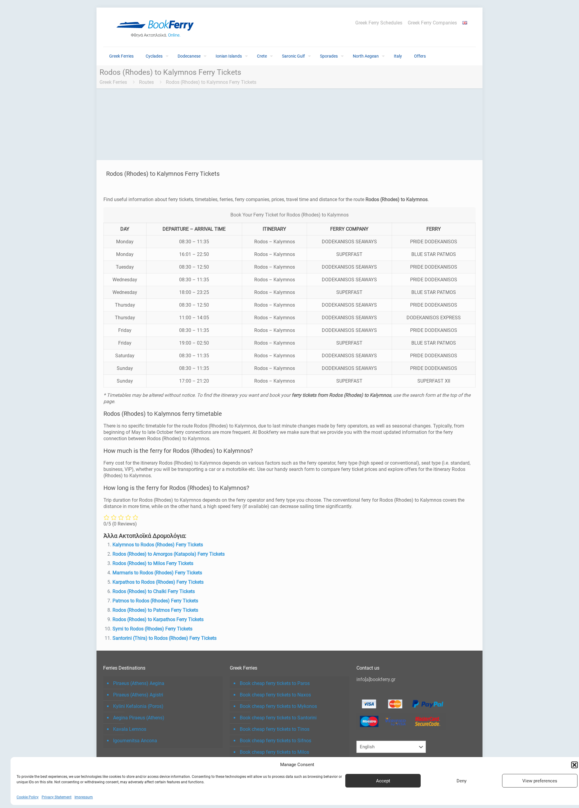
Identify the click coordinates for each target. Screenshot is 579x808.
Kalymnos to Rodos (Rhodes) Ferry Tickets (157, 545)
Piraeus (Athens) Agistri (138, 695)
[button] (574, 765)
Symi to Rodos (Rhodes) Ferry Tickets (152, 629)
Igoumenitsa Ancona (135, 740)
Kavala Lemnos (129, 729)
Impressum (83, 797)
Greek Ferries (113, 82)
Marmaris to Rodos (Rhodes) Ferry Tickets (157, 573)
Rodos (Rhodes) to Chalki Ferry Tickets (153, 591)
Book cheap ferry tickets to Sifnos (275, 740)
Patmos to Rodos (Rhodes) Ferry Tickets (155, 601)
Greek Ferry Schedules (378, 23)
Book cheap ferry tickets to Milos (274, 752)
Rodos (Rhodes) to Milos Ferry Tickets (152, 563)
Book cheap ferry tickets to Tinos (274, 729)
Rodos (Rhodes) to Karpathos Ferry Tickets (158, 619)
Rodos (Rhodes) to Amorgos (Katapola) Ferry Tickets (168, 554)
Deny (462, 781)
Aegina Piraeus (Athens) (138, 718)
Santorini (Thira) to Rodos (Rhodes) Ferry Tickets (164, 638)
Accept (383, 781)
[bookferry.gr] (157, 27)
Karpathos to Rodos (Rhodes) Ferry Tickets (158, 582)
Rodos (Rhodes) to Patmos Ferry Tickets (155, 610)
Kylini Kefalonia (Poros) (138, 706)
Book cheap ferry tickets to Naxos (275, 695)
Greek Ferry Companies (432, 23)
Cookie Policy (28, 797)
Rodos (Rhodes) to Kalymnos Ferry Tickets (211, 82)
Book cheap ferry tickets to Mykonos (278, 706)
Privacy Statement (56, 797)
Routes (146, 82)
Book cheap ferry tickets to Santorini (278, 718)
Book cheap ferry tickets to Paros (275, 683)
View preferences (539, 781)
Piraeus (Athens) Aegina (138, 683)
